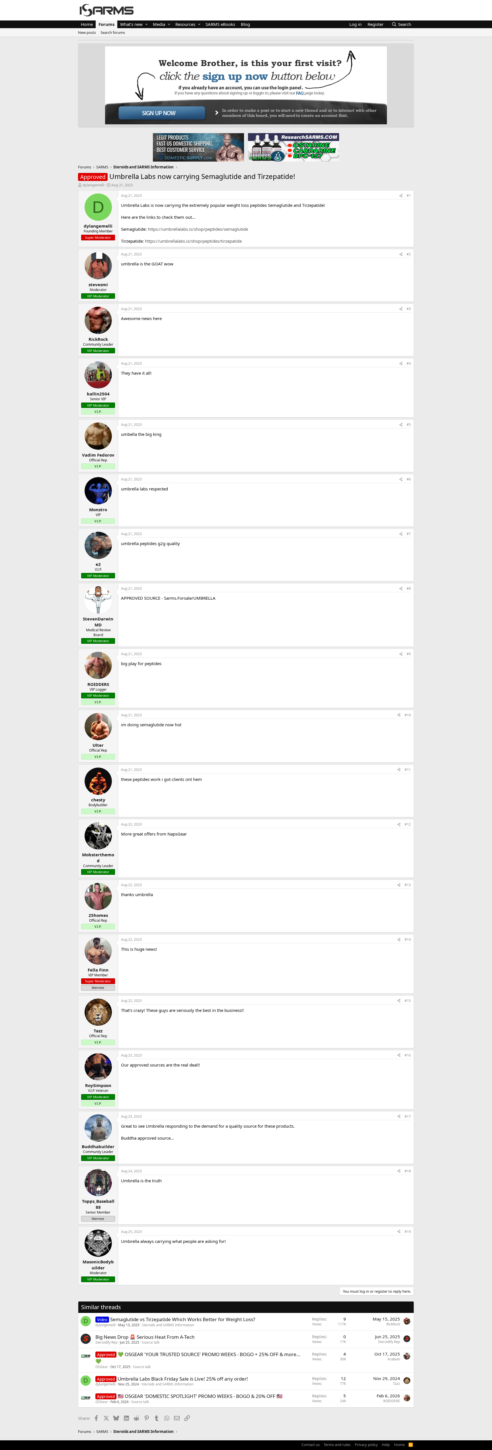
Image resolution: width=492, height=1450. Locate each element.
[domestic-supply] (198, 147)
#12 (408, 824)
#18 (408, 1171)
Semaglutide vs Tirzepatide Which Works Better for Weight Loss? (182, 1319)
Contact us (311, 1444)
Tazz (396, 1383)
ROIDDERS (391, 1401)
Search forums (113, 32)
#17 (408, 1116)
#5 (409, 424)
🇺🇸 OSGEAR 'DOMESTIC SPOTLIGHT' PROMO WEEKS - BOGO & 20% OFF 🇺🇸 (200, 1396)
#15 (408, 1000)
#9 (409, 653)
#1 (409, 195)
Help (386, 1444)
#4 (409, 363)
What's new (131, 24)
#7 (409, 533)
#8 (409, 588)
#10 (408, 715)
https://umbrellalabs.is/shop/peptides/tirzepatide (193, 241)
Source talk (150, 1342)
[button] (146, 24)
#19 (408, 1231)
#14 (408, 939)
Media (159, 24)
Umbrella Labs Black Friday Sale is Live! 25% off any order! (183, 1378)
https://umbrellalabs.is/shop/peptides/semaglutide (198, 229)
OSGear (101, 1366)
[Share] (401, 196)
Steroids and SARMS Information (168, 1325)
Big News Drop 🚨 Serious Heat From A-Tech (145, 1337)
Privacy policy (366, 1444)
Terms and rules (337, 1444)
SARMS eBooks (220, 24)
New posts (87, 32)
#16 (408, 1055)
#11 (408, 769)
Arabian (394, 1359)
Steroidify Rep (106, 1342)
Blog (245, 24)
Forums (106, 24)
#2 (409, 254)
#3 (409, 308)
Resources (185, 24)
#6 (409, 479)
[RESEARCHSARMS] (293, 147)
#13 (408, 884)
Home (87, 24)
